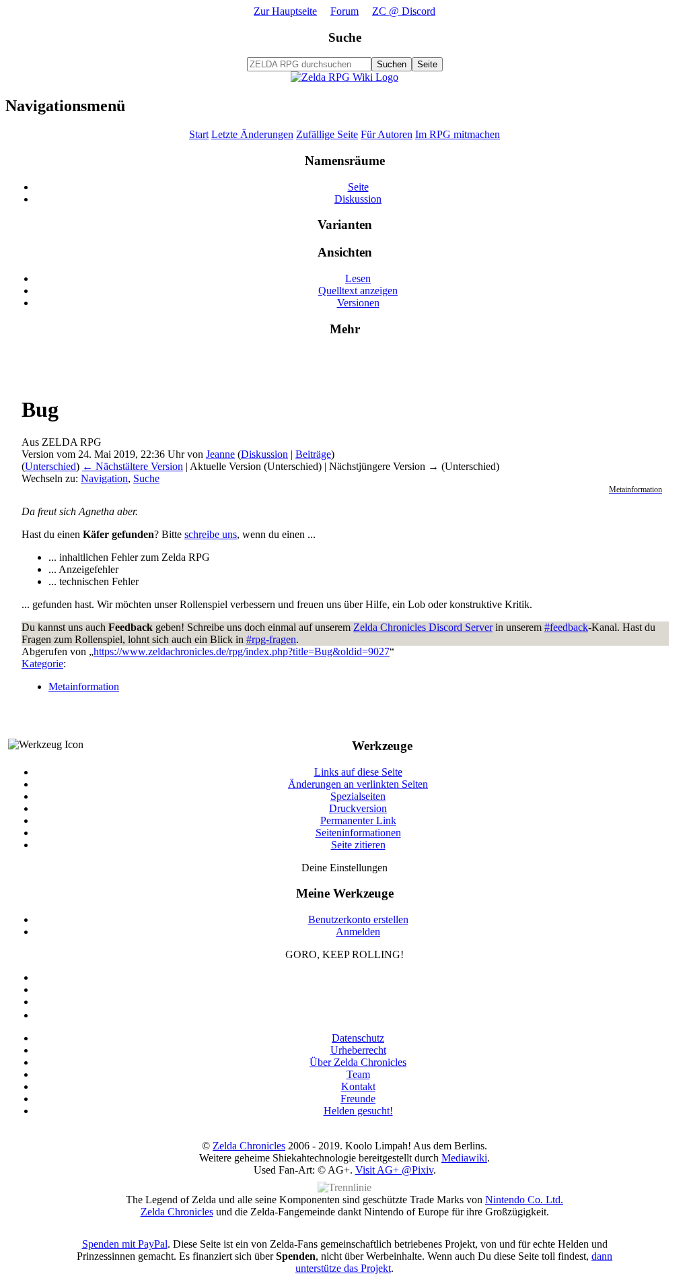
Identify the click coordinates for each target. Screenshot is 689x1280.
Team (358, 1074)
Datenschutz (358, 1038)
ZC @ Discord (403, 11)
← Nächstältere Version (132, 466)
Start (199, 134)
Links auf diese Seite (358, 772)
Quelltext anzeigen (358, 290)
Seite (358, 187)
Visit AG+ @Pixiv (394, 1170)
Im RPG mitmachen (457, 134)
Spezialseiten (358, 796)
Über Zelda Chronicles (358, 1062)
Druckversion (358, 808)
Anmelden (358, 931)
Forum (344, 11)
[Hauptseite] (344, 77)
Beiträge (313, 454)
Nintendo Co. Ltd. (524, 1199)
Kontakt (358, 1086)
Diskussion (358, 199)
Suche (344, 37)
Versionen (358, 302)
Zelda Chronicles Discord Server (423, 627)
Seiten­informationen (358, 832)
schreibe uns (210, 534)
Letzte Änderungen (252, 134)
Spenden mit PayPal (125, 1244)
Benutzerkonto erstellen (358, 919)
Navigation (104, 478)
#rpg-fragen (271, 639)
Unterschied (50, 466)
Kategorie (42, 663)
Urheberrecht (358, 1050)
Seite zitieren (358, 844)
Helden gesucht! (358, 1110)
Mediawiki (464, 1158)
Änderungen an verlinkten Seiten (358, 784)
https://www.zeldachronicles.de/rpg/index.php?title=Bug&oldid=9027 (242, 651)
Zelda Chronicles (249, 1145)
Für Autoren (386, 134)
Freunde (357, 1098)
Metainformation (83, 686)
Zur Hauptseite (285, 11)
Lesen (358, 278)
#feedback (566, 627)
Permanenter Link (358, 820)
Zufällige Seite (327, 134)
